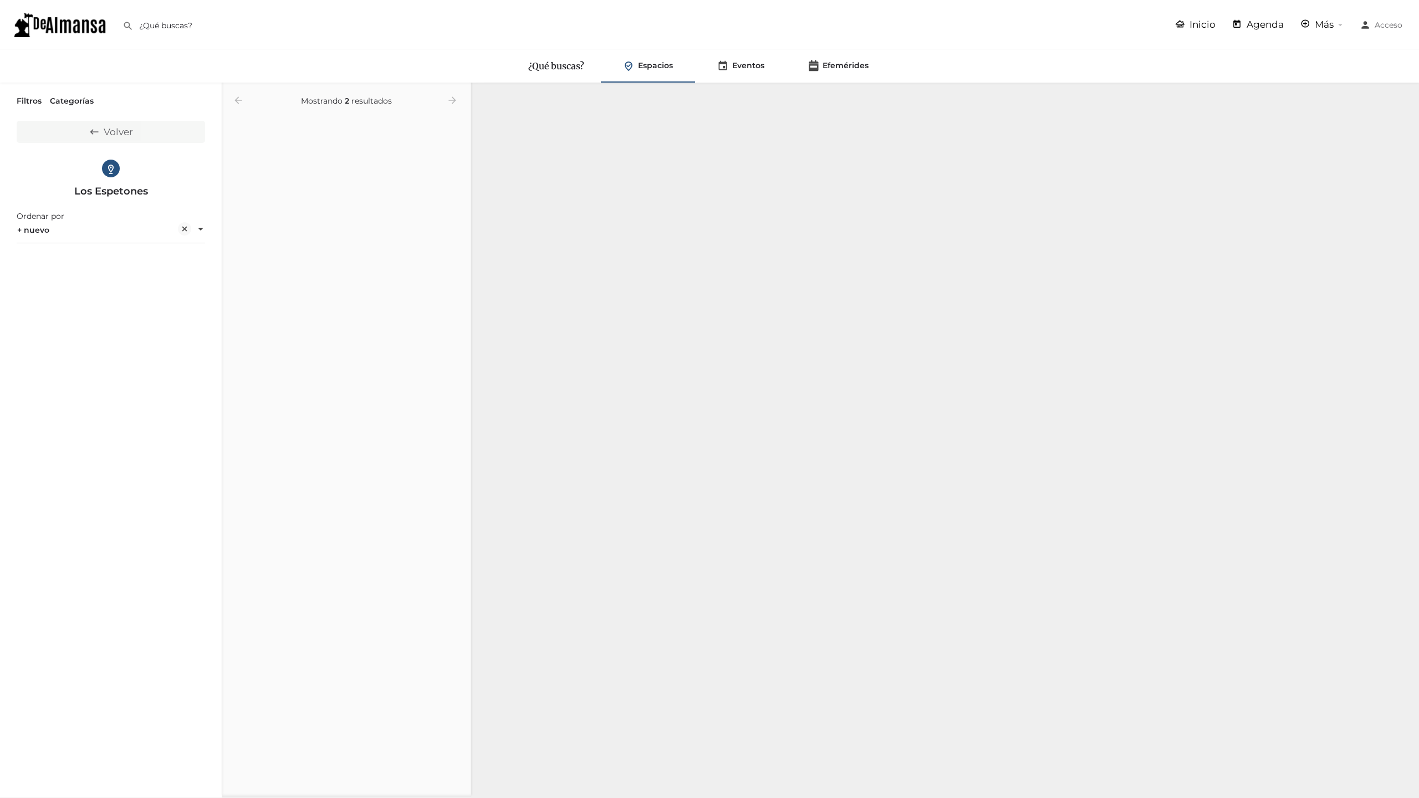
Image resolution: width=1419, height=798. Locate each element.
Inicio (1201, 24)
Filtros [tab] (29, 101)
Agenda (1264, 24)
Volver (118, 131)
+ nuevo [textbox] (33, 230)
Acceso (1388, 25)
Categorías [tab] (72, 101)
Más (1323, 24)
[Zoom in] (1405, 97)
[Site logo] (61, 23)
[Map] (945, 440)
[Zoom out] (1405, 113)
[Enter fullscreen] (1405, 134)
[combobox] (111, 230)
